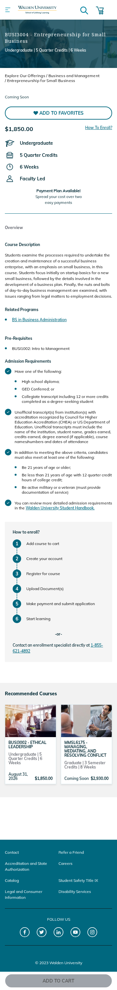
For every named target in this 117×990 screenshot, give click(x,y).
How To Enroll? (98, 127)
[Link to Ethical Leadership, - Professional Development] (30, 720)
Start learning (38, 618)
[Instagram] (92, 932)
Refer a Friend (71, 852)
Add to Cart (58, 981)
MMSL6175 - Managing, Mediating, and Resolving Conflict (85, 749)
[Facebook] (25, 932)
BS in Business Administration (39, 319)
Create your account (44, 558)
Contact (12, 852)
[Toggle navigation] (8, 9)
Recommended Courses (31, 694)
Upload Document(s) (45, 588)
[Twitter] (42, 932)
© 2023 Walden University (58, 962)
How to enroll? (26, 532)
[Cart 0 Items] (100, 10)
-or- (58, 634)
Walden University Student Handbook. (60, 507)
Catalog (12, 880)
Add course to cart (42, 543)
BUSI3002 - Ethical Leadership (27, 744)
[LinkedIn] (59, 932)
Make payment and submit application (60, 603)
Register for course (43, 573)
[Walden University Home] (37, 10)
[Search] (84, 10)
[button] (58, 113)
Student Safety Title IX (78, 880)
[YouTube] (76, 932)
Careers (65, 863)
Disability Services (74, 891)
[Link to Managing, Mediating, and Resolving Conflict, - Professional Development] (86, 720)
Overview (14, 227)
